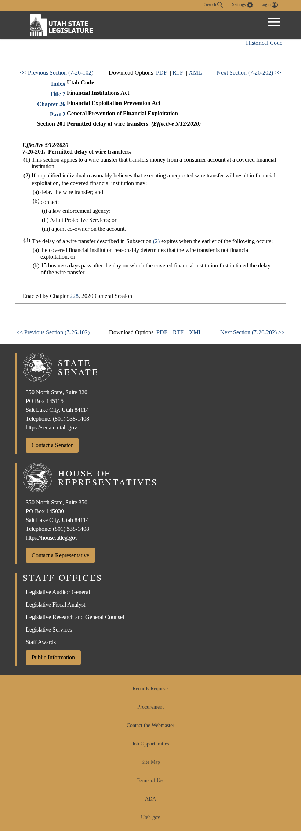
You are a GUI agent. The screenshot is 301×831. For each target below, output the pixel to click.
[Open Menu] (274, 22)
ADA (150, 799)
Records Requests (150, 688)
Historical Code (264, 43)
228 (74, 296)
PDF (161, 72)
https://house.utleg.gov (52, 538)
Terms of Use (150, 780)
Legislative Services (49, 629)
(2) (156, 241)
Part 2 (57, 114)
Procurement (150, 707)
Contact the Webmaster (150, 725)
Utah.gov (150, 817)
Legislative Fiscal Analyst (55, 604)
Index (58, 83)
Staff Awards (41, 642)
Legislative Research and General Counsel (75, 617)
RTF (178, 72)
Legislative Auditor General (58, 592)
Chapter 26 (51, 104)
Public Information (53, 657)
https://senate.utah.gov (51, 427)
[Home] (61, 25)
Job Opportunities (150, 744)
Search (210, 4)
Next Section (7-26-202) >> (249, 72)
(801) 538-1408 (71, 419)
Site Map (150, 762)
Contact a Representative (60, 555)
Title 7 (57, 94)
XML (195, 72)
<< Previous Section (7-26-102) (56, 72)
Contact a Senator (52, 445)
